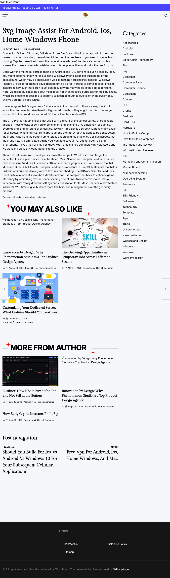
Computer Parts (132, 82)
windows (42, 197)
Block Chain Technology (138, 59)
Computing (129, 93)
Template (128, 212)
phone (33, 197)
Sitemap (69, 552)
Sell (125, 190)
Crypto (127, 110)
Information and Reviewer (138, 150)
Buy (125, 71)
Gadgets (128, 116)
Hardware (129, 127)
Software (128, 201)
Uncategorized (132, 229)
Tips (125, 218)
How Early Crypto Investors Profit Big (30, 414)
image (26, 197)
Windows (128, 252)
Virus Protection (132, 235)
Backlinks (128, 54)
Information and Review (137, 144)
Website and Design (135, 240)
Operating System (134, 178)
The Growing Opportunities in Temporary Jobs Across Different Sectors (86, 257)
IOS (125, 156)
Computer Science (134, 88)
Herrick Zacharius (31, 49)
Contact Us (71, 544)
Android (128, 48)
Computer (129, 76)
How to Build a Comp (136, 133)
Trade (126, 223)
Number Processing (135, 173)
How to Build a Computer (138, 139)
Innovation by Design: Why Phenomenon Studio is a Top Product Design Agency (30, 257)
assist (18, 197)
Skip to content (9, 2)
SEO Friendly (131, 195)
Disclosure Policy (116, 544)
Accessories (130, 42)
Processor (129, 184)
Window (128, 246)
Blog (125, 65)
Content (127, 99)
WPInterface (121, 569)
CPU (125, 105)
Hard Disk (129, 122)
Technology (130, 206)
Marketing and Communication (142, 161)
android (11, 197)
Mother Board (131, 167)
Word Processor (133, 257)
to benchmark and (54, 124)
